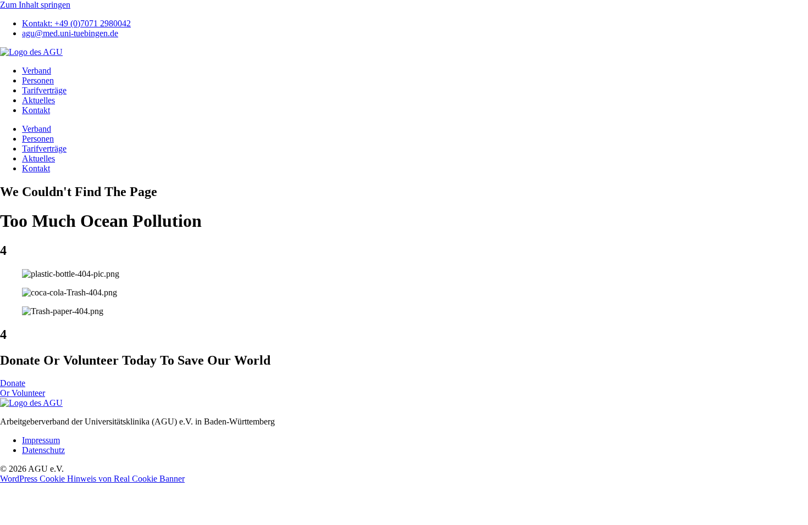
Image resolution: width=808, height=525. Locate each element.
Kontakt (36, 110)
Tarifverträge (44, 90)
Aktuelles (38, 100)
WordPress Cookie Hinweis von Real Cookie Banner (92, 478)
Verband (36, 70)
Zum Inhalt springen (35, 4)
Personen (38, 80)
